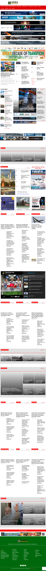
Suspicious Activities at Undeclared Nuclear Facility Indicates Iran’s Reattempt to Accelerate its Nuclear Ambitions (26, 422)
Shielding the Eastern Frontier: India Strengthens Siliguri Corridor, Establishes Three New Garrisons (40, 438)
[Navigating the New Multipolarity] (18, 63)
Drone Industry (7, 128)
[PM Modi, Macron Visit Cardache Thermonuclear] (12, 514)
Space (6, 115)
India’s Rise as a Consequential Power (40, 63)
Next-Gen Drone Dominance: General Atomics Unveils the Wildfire (8, 125)
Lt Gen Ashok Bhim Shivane (5, 76)
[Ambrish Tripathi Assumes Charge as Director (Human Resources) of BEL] (8, 455)
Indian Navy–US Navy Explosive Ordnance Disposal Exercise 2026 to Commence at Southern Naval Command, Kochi (40, 332)
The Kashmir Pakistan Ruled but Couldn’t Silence (8, 106)
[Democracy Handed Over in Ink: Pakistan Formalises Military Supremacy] (28, 157)
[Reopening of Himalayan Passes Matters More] (39, 157)
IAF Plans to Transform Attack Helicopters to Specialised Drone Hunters (10, 320)
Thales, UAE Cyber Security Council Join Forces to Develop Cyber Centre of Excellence (41, 429)
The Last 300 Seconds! (39, 98)
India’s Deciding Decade (40, 68)
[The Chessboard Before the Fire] (2, 92)
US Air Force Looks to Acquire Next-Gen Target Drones (41, 232)
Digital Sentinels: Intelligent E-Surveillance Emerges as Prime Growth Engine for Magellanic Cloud (40, 479)
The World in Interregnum (23, 182)
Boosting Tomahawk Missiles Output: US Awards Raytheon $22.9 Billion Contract (10, 428)
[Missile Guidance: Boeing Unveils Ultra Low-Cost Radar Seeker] (3, 435)
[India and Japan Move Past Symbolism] (18, 231)
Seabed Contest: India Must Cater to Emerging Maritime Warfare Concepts (40, 112)
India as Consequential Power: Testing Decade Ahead (40, 73)
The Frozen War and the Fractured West (25, 171)
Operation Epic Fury (25, 481)
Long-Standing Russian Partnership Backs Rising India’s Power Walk (25, 76)
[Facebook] (20, 565)
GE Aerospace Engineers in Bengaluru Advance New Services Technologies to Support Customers (10, 234)
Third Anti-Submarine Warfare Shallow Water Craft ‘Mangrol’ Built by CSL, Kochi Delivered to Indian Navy (37, 315)
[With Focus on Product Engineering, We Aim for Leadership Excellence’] (28, 389)
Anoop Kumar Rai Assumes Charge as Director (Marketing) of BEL (10, 467)
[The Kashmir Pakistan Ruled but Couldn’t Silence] (2, 106)
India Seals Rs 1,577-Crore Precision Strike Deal (26, 320)
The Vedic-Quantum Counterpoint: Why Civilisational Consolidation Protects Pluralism (25, 467)
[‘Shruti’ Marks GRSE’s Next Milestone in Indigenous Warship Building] (33, 322)
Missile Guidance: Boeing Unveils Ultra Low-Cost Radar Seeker (10, 436)
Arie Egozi (23, 251)
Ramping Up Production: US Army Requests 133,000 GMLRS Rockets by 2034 (11, 420)
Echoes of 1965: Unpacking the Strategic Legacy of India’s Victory (22, 461)
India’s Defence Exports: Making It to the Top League (41, 102)
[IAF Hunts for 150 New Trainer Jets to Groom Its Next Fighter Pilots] (8, 308)
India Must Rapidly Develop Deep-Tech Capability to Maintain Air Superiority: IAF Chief (10, 329)
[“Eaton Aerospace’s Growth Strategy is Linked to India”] (39, 378)
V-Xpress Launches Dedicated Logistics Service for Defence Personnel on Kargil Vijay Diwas (25, 337)
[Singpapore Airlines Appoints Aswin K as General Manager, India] (3, 481)
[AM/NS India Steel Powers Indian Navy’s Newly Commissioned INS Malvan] (33, 340)
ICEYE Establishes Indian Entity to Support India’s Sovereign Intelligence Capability (8, 112)
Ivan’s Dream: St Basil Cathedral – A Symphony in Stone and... (25, 177)
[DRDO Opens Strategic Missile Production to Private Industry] (8, 408)
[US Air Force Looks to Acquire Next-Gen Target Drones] (33, 232)
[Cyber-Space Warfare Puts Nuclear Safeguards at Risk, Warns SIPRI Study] (33, 421)
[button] (41, 89)
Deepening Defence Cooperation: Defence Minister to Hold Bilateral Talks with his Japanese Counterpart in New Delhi (25, 257)
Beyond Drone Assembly (25, 110)
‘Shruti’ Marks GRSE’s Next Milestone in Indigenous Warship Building (41, 323)
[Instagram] (22, 565)
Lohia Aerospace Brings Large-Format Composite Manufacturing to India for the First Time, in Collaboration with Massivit (10, 261)
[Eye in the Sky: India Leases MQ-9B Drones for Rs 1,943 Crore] (33, 260)
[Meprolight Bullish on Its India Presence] (28, 378)
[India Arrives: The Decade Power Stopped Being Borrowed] (8, 67)
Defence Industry (8, 103)
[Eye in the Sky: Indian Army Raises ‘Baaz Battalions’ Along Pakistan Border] (23, 308)
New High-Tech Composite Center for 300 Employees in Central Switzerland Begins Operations (10, 242)
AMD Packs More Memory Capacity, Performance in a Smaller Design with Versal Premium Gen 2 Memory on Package (41, 469)
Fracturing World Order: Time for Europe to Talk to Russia (25, 187)
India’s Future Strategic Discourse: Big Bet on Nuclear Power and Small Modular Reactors (22, 414)
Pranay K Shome (24, 478)
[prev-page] (2, 131)
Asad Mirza (24, 233)
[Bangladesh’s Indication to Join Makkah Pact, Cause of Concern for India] (18, 237)
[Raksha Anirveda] (15, 2)
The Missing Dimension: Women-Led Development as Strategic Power (24, 68)
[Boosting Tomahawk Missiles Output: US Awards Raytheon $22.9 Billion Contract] (3, 427)
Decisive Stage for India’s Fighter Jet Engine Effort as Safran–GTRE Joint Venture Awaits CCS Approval (8, 226)
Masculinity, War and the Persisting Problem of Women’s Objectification (25, 475)
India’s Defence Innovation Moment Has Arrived (40, 117)
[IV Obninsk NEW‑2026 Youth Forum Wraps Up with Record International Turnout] (18, 430)
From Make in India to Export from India (41, 107)
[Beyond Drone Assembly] (27, 100)
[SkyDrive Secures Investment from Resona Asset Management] (6, 357)
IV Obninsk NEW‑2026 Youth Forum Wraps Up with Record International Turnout (25, 432)
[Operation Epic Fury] (18, 482)
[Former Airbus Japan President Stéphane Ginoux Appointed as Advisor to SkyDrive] (3, 473)
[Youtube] (25, 565)
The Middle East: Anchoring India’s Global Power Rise (25, 82)
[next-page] (4, 131)
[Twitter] (24, 565)
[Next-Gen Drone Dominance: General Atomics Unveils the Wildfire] (2, 125)
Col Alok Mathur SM (25, 482)
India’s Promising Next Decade (41, 79)
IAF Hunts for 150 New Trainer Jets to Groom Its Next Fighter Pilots (7, 314)
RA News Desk (9, 237)
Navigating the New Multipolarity (25, 63)
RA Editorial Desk (40, 433)
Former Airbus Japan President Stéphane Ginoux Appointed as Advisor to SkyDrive (10, 474)
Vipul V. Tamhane (25, 470)
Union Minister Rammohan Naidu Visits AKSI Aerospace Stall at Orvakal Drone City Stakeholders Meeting (40, 251)
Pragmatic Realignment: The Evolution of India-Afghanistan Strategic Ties (8, 119)
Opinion (6, 93)
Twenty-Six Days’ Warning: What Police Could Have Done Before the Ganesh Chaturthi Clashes (38, 414)
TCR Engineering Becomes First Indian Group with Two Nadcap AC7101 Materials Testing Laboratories (10, 251)
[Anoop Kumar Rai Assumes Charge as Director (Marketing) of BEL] (3, 466)
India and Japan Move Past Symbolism (25, 231)
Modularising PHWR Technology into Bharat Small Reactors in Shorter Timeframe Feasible (26, 440)
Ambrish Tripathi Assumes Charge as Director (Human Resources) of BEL (8, 461)
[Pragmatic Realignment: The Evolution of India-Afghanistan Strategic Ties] (2, 118)
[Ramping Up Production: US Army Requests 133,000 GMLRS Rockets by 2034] (3, 419)
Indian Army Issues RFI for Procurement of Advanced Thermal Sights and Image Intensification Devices (26, 328)
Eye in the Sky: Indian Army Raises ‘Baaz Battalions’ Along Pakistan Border (23, 314)
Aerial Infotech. (32, 568)
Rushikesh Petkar (20, 111)
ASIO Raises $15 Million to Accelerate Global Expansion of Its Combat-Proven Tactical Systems (38, 461)
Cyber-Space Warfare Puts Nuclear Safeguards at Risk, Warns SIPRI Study (41, 421)
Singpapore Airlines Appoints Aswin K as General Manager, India (10, 482)
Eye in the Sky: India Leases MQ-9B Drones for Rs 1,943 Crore (41, 260)
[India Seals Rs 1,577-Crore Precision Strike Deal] (18, 321)
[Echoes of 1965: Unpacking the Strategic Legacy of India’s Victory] (23, 455)
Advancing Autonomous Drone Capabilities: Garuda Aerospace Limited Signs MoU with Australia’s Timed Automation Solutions (41, 241)
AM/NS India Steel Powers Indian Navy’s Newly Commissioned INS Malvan (40, 341)
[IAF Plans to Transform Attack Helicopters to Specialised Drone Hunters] (3, 319)
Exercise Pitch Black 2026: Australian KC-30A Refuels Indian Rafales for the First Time (10, 337)
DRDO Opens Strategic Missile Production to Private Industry (6, 414)
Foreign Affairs (7, 122)
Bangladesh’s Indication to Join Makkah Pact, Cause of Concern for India (26, 238)
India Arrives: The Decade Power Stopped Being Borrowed (7, 74)
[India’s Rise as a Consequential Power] (33, 63)
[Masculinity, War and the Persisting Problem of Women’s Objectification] (18, 474)
